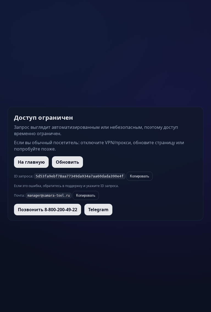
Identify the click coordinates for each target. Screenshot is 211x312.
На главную (31, 162)
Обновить (67, 162)
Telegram (98, 210)
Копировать (139, 176)
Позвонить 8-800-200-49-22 (47, 210)
